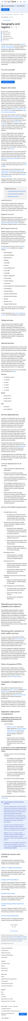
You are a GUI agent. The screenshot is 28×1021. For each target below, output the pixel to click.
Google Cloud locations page (15, 116)
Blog (2, 992)
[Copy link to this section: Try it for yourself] (16, 70)
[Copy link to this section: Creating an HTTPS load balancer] (20, 880)
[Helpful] (10, 17)
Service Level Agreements (8, 47)
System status (4, 970)
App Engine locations (13, 196)
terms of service (14, 689)
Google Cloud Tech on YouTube (8, 1001)
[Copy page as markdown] (16, 27)
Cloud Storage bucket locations (15, 194)
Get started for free (8, 82)
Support (3, 965)
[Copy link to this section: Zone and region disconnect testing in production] (10, 804)
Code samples (4, 981)
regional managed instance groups (9, 222)
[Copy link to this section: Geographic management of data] (6, 684)
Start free (5, 9)
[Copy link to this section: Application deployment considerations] (14, 714)
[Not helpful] (12, 17)
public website (21, 446)
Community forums (5, 963)
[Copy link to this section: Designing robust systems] (16, 893)
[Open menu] (2, 1)
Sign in (24, 1)
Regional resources (12, 726)
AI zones (12, 148)
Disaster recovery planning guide (10, 915)
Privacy (10, 1006)
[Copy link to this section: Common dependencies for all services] (8, 466)
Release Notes (4, 968)
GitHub (2, 976)
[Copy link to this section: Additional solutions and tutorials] (9, 857)
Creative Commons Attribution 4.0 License (17, 936)
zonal (2, 171)
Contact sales (4, 957)
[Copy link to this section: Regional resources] (15, 214)
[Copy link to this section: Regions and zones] (17, 88)
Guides (21, 14)
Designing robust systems (8, 893)
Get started (21, 6)
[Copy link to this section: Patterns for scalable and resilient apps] (23, 868)
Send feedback (6, 20)
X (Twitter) (3, 996)
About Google (4, 1006)
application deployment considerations (11, 158)
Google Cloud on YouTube (7, 998)
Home (2, 14)
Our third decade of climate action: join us (11, 1011)
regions (14, 371)
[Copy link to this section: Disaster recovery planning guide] (20, 916)
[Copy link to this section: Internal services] (15, 343)
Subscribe (23, 1014)
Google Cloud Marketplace (7, 955)
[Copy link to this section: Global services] (14, 320)
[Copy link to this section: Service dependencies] (20, 415)
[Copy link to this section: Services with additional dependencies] (2, 509)
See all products (4, 950)
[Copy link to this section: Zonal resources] (13, 200)
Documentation (9, 6)
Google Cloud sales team (19, 694)
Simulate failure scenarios (11, 847)
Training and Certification (6, 985)
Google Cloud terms (6, 1008)
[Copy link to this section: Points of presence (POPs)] (23, 664)
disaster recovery (19, 638)
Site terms (15, 1006)
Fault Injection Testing (17, 846)
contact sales (4, 798)
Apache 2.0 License (22, 938)
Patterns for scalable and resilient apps (11, 867)
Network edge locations (16, 676)
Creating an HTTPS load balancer (10, 879)
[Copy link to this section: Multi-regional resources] (18, 228)
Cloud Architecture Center (7, 983)
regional (6, 171)
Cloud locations (17, 108)
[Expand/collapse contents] (9, 31)
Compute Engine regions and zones (17, 191)
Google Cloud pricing (5, 952)
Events (2, 994)
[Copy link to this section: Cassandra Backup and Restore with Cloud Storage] (7, 905)
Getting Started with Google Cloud (8, 979)
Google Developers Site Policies (15, 939)
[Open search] (18, 2)
